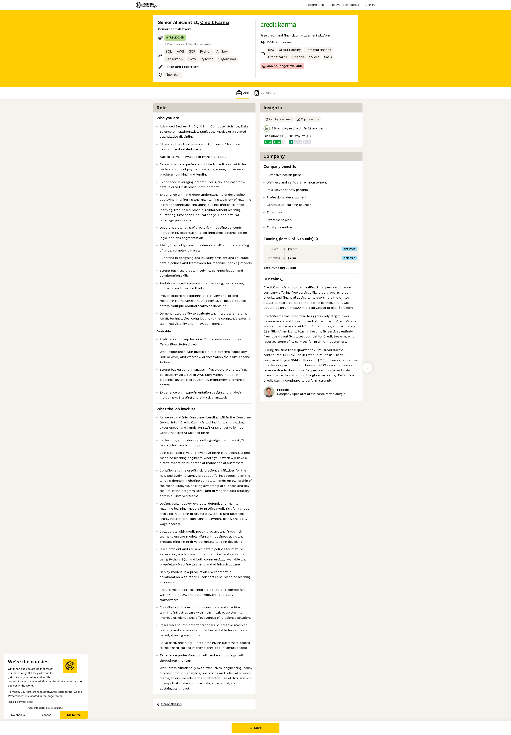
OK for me (74, 714)
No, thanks (18, 714)
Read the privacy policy (20, 701)
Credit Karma (214, 22)
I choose (46, 714)
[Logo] (147, 5)
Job (246, 93)
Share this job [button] (171, 704)
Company (267, 93)
